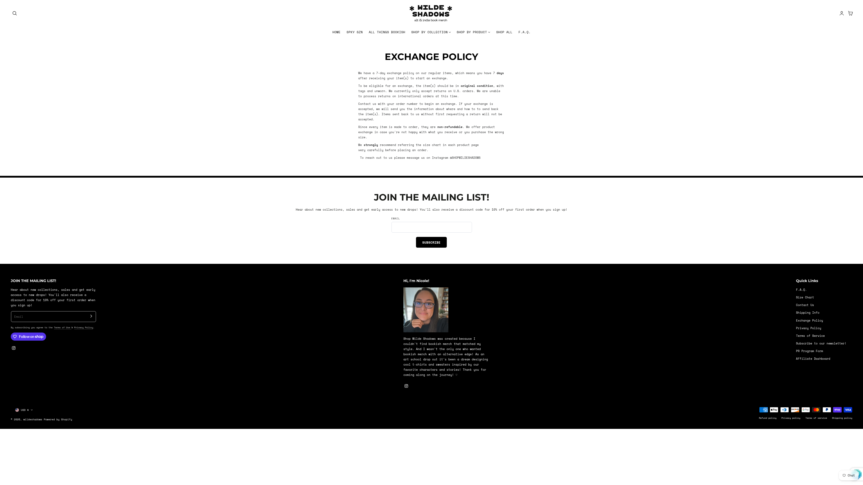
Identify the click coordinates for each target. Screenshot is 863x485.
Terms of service (816, 418)
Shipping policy (842, 418)
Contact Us (805, 305)
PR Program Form (809, 351)
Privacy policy (790, 418)
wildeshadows (32, 419)
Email (395, 218)
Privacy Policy (83, 327)
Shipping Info (807, 313)
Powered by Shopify (58, 419)
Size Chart (805, 297)
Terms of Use (62, 327)
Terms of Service (810, 336)
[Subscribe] (91, 316)
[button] (14, 13)
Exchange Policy (809, 320)
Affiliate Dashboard (813, 359)
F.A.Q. (801, 290)
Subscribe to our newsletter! (821, 343)
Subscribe (431, 242)
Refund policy (767, 418)
